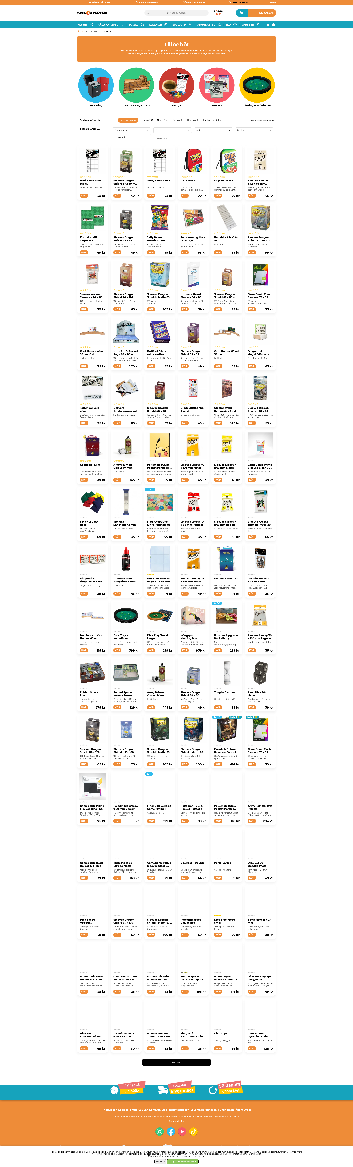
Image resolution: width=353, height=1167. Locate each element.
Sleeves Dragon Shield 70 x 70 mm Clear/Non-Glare (193, 695)
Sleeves (217, 105)
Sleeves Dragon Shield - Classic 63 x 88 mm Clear (260, 240)
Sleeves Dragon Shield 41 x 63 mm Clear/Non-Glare (226, 297)
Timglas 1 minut (224, 692)
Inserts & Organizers (136, 105)
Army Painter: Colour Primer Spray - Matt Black (159, 695)
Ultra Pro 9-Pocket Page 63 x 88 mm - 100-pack (125, 354)
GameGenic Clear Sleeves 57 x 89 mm (259, 297)
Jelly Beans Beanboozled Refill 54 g (156, 240)
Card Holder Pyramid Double (258, 1035)
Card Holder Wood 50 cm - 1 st (92, 353)
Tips (266, 24)
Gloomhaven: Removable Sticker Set (226, 411)
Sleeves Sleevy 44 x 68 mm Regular (193, 523)
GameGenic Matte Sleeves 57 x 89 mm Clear (260, 752)
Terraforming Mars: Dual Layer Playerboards (193, 240)
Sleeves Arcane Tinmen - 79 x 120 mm (158, 1036)
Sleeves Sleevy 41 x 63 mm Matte (225, 466)
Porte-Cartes (222, 862)
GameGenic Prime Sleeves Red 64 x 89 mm (159, 979)
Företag (272, 2)
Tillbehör (107, 31)
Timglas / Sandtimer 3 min (192, 1035)
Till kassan (265, 12)
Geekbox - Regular (226, 578)
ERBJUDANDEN (240, 2)
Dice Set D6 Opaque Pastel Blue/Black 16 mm (260, 866)
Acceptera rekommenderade (182, 1162)
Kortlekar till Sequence (88, 239)
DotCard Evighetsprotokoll (125, 410)
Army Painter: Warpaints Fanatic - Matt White (92, 1093)
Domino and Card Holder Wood (91, 637)
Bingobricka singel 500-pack (258, 353)
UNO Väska (188, 180)
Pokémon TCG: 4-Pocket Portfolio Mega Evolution (225, 809)
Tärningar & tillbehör (257, 105)
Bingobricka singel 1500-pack (91, 580)
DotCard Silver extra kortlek (156, 353)
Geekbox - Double (192, 862)
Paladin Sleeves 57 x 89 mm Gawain (125, 807)
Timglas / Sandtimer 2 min (124, 523)
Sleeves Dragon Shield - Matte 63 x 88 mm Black (193, 752)
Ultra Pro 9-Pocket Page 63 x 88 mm (159, 580)
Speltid (240, 130)
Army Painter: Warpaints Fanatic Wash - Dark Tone (125, 581)
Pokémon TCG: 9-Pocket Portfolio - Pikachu (158, 467)
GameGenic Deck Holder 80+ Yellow (92, 978)
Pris (158, 130)
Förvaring (95, 105)
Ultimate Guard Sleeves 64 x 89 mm (191, 297)
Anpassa (160, 1162)
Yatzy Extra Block (158, 180)
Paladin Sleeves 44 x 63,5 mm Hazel (258, 581)
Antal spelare (121, 130)
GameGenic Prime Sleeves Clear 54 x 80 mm (159, 866)
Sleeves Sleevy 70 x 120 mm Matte (192, 466)
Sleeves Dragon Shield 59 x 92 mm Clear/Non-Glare (193, 354)
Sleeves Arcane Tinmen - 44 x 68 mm (91, 297)
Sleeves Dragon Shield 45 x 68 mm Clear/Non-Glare (159, 411)
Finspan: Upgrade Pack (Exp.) (226, 637)
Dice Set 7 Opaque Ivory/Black (260, 978)
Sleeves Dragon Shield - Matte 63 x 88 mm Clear (159, 297)
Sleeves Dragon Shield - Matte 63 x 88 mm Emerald (159, 922)
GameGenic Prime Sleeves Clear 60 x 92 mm (125, 979)
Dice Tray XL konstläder (121, 637)
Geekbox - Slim (90, 464)
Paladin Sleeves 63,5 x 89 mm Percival (124, 1036)
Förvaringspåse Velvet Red (191, 921)
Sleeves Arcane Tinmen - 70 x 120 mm (259, 524)
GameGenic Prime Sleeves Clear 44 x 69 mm (260, 467)
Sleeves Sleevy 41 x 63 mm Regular (225, 523)
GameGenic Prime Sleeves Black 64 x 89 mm (92, 809)
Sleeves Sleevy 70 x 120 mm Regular (260, 637)
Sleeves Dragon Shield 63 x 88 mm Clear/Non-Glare (125, 240)
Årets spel (248, 24)
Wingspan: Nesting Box (189, 637)
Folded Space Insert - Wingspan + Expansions (193, 979)
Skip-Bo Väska (223, 180)
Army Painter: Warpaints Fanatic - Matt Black (193, 1093)
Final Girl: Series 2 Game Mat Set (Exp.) (159, 809)
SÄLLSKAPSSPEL (91, 31)
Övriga (176, 105)
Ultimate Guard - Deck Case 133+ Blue (259, 1093)
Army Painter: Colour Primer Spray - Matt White (125, 467)
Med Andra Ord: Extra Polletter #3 (158, 523)
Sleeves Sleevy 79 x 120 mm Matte (192, 580)
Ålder (199, 130)
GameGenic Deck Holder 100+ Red (91, 864)
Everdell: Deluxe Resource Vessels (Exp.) (225, 752)
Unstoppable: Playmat (156, 1092)
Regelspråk (120, 137)
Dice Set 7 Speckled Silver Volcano (90, 1036)
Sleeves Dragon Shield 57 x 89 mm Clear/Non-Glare (125, 183)
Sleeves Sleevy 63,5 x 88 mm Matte (258, 183)
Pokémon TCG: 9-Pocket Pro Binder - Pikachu (125, 1093)
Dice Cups (221, 1033)
